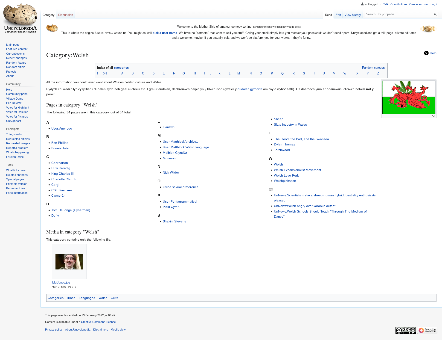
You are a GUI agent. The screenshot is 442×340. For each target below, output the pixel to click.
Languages (87, 298)
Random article (15, 67)
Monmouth (170, 158)
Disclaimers (100, 329)
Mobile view (118, 329)
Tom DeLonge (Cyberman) (70, 210)
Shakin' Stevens (174, 221)
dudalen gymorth (250, 89)
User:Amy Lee (61, 128)
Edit (338, 15)
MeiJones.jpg (61, 282)
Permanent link (15, 188)
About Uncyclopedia (77, 329)
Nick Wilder (171, 172)
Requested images (18, 143)
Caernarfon (59, 163)
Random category (374, 67)
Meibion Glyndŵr (175, 152)
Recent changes (16, 58)
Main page (13, 44)
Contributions (398, 4)
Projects (11, 71)
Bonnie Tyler (60, 148)
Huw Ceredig (60, 168)
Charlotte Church (63, 179)
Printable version (16, 184)
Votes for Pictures (17, 116)
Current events (15, 53)
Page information (17, 193)
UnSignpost (13, 121)
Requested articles (18, 139)
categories (121, 67)
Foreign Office (15, 157)
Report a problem (17, 148)
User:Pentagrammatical (180, 201)
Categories (56, 298)
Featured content (16, 49)
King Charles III (62, 173)
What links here (16, 170)
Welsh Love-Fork (286, 175)
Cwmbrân (58, 195)
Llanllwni (169, 127)
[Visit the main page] (20, 18)
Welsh (278, 164)
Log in (434, 4)
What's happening (17, 152)
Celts (114, 298)
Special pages (15, 179)
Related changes (17, 175)
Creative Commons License (98, 322)
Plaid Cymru (171, 207)
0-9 (105, 73)
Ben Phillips (59, 143)
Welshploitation (285, 181)
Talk (385, 4)
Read (328, 15)
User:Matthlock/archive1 (180, 141)
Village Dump (14, 98)
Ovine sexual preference (180, 187)
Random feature (16, 62)
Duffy (55, 215)
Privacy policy (53, 329)
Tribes (70, 298)
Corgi (55, 184)
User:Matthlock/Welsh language (186, 147)
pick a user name (165, 33)
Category (49, 15)
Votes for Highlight (17, 107)
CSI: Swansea (61, 190)
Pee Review (13, 103)
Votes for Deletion (17, 112)
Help (433, 53)
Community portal (17, 94)
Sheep (278, 119)
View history (353, 15)
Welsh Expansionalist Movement (297, 170)
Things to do (14, 134)
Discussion (65, 15)
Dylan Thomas (284, 144)
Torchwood (282, 150)
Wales (103, 298)
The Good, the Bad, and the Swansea (301, 139)
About (10, 76)
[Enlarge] (433, 116)
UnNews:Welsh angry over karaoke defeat (304, 206)
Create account (418, 4)
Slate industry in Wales (290, 124)
